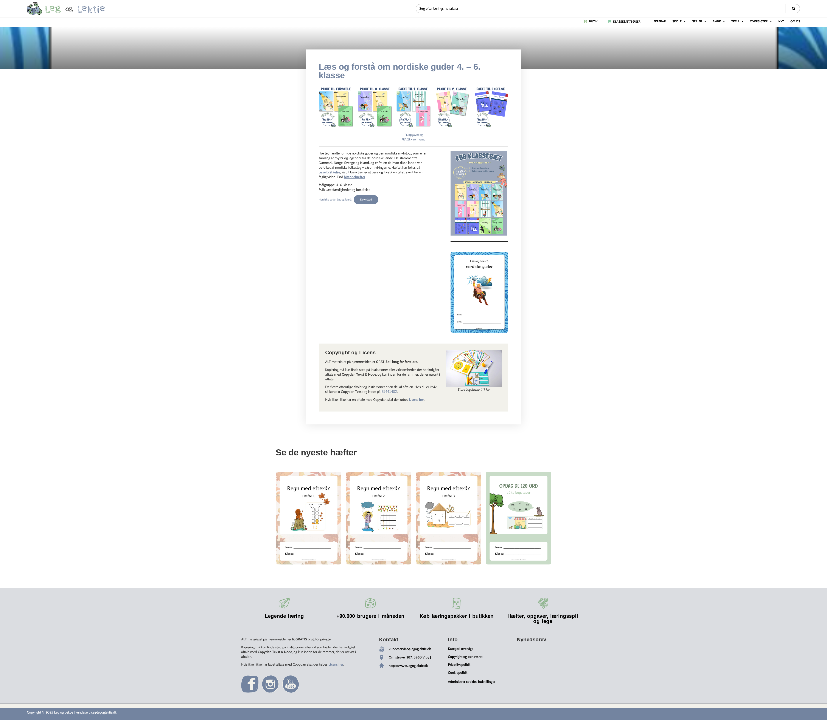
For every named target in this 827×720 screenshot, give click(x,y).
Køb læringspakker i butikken (457, 616)
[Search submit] (794, 8)
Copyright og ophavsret (465, 657)
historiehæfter (354, 177)
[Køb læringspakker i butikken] (456, 603)
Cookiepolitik (458, 673)
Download (366, 199)
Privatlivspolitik (459, 665)
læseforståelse (329, 172)
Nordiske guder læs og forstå (335, 199)
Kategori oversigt (460, 649)
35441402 (389, 391)
